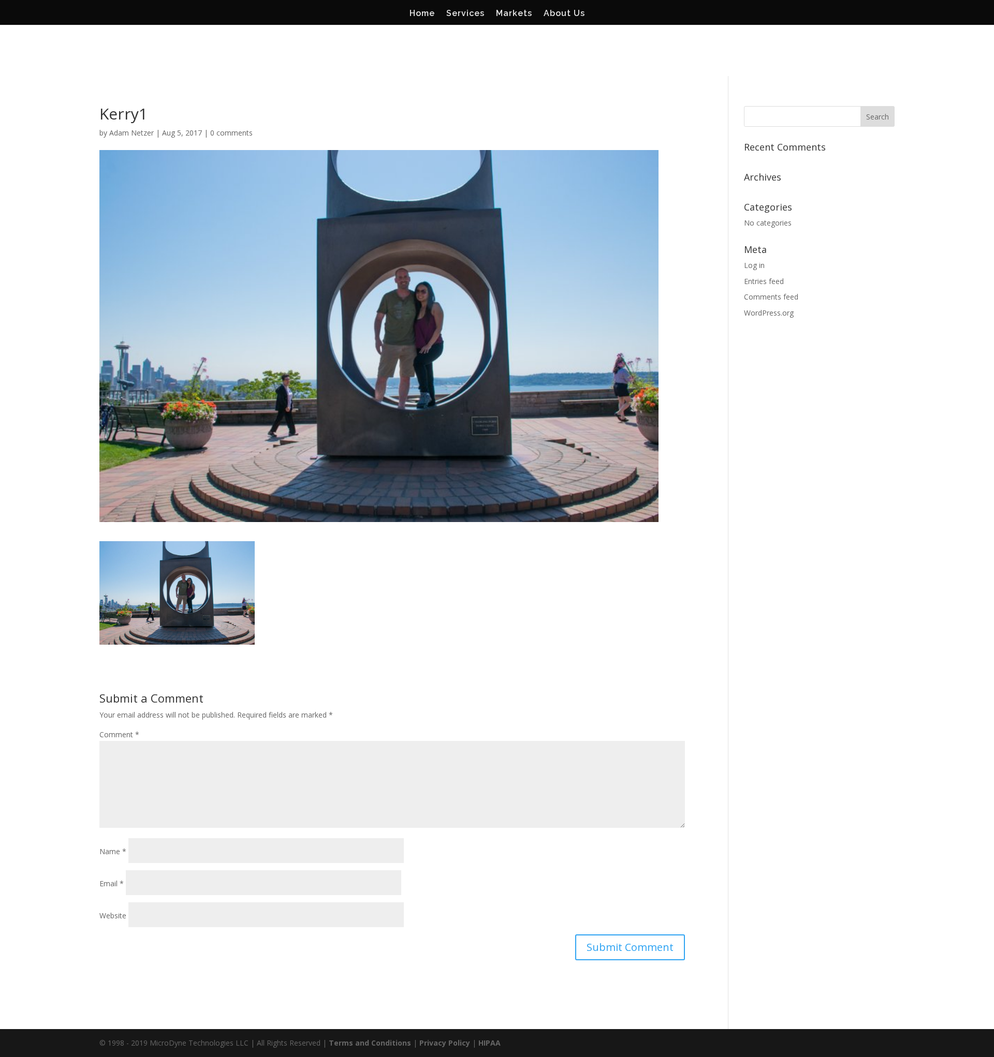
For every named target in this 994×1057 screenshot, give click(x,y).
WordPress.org (769, 313)
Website (112, 915)
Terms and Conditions (370, 1043)
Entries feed (764, 281)
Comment (119, 734)
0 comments (231, 133)
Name (112, 851)
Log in (754, 265)
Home (422, 14)
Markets (514, 14)
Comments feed (771, 297)
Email (111, 883)
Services (465, 14)
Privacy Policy (444, 1043)
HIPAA (489, 1043)
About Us (564, 14)
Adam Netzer (131, 133)
